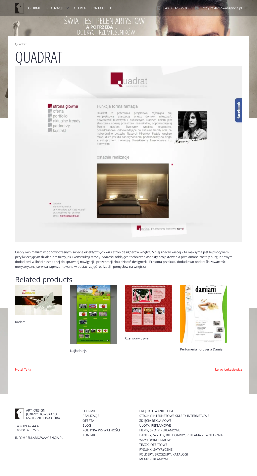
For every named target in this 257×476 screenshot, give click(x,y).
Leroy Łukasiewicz (228, 369)
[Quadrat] (128, 154)
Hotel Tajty (23, 369)
